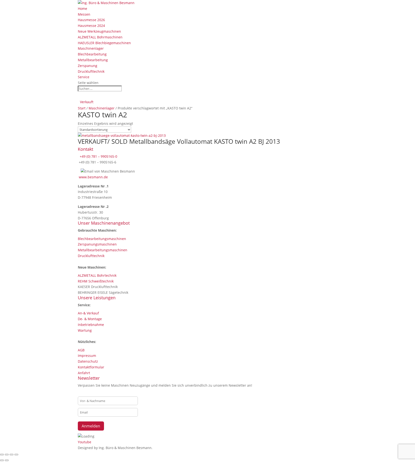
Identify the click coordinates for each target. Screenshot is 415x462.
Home (82, 8)
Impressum (87, 355)
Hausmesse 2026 (91, 20)
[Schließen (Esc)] (16, 454)
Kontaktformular (91, 367)
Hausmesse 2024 (91, 25)
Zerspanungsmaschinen (97, 244)
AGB (81, 350)
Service (83, 77)
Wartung (85, 330)
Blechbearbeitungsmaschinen (102, 238)
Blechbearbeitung (92, 54)
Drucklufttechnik (91, 71)
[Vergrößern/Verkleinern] (2, 454)
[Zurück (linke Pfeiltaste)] (2, 460)
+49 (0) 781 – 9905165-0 (98, 156)
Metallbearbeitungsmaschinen (102, 250)
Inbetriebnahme (91, 324)
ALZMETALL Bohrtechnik (97, 275)
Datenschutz (88, 361)
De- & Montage (90, 319)
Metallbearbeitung (93, 60)
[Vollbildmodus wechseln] (7, 454)
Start (81, 108)
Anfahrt (84, 373)
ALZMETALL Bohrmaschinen (100, 37)
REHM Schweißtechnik (96, 281)
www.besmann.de (93, 177)
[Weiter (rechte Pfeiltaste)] (7, 460)
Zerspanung (87, 65)
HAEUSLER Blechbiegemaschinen (104, 43)
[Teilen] (11, 454)
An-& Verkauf (88, 313)
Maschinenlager (91, 48)
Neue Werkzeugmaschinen (99, 31)
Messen (84, 14)
